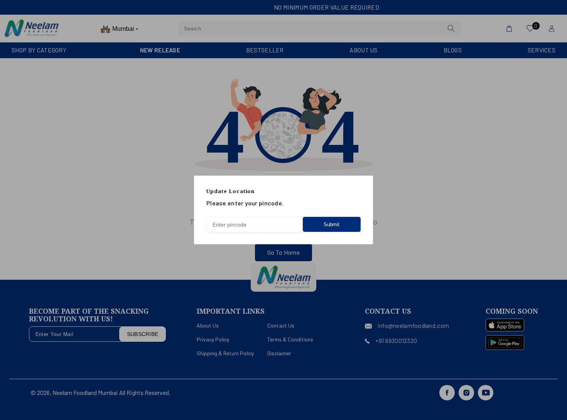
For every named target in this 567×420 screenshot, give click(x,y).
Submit (331, 224)
